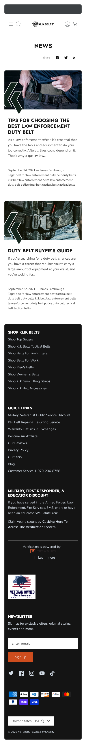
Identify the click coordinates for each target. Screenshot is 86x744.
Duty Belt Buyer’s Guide (40, 250)
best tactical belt (61, 294)
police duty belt (31, 185)
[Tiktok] (52, 673)
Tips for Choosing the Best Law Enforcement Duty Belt (39, 126)
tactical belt (50, 185)
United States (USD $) (27, 721)
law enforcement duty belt (25, 303)
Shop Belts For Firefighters (27, 353)
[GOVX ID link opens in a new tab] (43, 552)
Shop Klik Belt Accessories (27, 388)
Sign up (20, 657)
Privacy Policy (18, 450)
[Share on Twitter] (66, 58)
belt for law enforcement (32, 175)
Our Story (15, 457)
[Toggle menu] (11, 24)
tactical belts (66, 185)
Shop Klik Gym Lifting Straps (29, 381)
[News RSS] (74, 58)
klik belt (13, 180)
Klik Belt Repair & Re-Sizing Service (34, 422)
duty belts (69, 175)
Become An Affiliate (22, 436)
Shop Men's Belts (21, 367)
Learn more (46, 557)
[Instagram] (31, 673)
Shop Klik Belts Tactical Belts (29, 346)
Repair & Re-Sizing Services (43, 9)
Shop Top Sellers (20, 339)
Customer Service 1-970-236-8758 (34, 471)
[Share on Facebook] (57, 58)
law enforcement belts (34, 180)
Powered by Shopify (42, 732)
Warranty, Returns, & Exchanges (32, 429)
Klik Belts (23, 732)
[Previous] (10, 9)
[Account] (65, 24)
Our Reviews (17, 443)
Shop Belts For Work (23, 360)
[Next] (75, 9)
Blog (11, 464)
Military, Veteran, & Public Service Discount (39, 415)
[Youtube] (42, 673)
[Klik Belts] (43, 24)
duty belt (56, 175)
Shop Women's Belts (23, 374)
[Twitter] (11, 673)
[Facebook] (21, 673)
